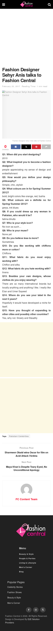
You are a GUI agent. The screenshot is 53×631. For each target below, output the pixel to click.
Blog (21, 571)
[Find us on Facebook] (29, 609)
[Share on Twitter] (26, 146)
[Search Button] (49, 4)
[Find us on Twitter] (43, 609)
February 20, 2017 (11, 86)
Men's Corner (13, 602)
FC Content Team (26, 499)
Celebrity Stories (15, 586)
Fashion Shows (14, 592)
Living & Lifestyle (27, 562)
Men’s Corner (25, 567)
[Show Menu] (3, 4)
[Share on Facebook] (16, 146)
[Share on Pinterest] (36, 146)
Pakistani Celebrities (19, 436)
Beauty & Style (26, 554)
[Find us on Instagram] (36, 609)
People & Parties (27, 558)
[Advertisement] (26, 39)
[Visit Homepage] (26, 4)
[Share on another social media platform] (46, 146)
